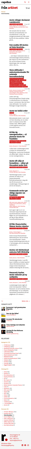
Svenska (19, 142)
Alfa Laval (11, 202)
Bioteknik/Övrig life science (16, 78)
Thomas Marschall (13, 207)
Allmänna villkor (6, 443)
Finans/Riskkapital (11, 315)
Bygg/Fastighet (13, 197)
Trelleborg (12, 205)
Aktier (7, 310)
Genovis (15, 90)
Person (3, 12)
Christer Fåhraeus (13, 27)
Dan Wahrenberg (13, 233)
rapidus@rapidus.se (16, 440)
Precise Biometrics (17, 203)
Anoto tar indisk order (18, 111)
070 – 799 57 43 (14, 438)
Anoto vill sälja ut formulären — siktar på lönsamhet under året (18, 163)
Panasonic (15, 146)
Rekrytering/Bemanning (12, 333)
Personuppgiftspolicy (7, 445)
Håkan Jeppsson (13, 206)
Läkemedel (19, 81)
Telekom (25, 86)
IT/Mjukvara (9, 320)
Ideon (25, 202)
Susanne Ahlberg (18, 94)
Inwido (11, 203)
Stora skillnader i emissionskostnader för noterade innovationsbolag (19, 73)
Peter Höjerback (21, 92)
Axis (22, 202)
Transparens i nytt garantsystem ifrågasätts (16, 308)
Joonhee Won (21, 27)
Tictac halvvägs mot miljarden (15, 325)
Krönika (12, 112)
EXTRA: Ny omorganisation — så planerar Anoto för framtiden (18, 135)
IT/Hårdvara (13, 24)
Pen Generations (21, 25)
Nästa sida (26, 301)
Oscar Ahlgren (12, 92)
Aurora (14, 257)
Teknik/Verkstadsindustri (16, 86)
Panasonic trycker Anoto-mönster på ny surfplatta (18, 274)
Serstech (19, 90)
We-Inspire (18, 52)
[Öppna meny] (29, 2)
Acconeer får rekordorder (14, 319)
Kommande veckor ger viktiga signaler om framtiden (18, 193)
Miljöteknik (23, 85)
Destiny (14, 25)
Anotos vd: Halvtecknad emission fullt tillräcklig (19, 251)
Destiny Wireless (17, 50)
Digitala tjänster (10, 326)
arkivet (13, 8)
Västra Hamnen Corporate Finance (17, 91)
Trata (14, 114)
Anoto (10, 25)
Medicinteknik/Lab (14, 85)
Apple (19, 202)
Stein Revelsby (13, 53)
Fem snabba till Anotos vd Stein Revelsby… (18, 46)
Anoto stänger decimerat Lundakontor (19, 21)
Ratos (24, 203)
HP (22, 50)
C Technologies (16, 232)
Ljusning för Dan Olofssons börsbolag (14, 331)
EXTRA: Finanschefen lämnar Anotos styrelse (19, 225)
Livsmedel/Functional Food (16, 83)
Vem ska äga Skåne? (12, 313)
